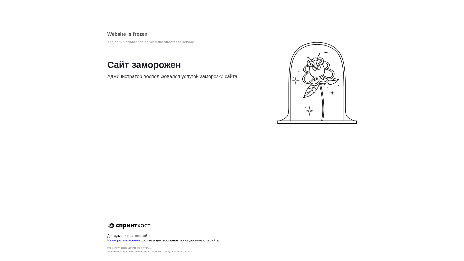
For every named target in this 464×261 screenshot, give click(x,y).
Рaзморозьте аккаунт (123, 240)
